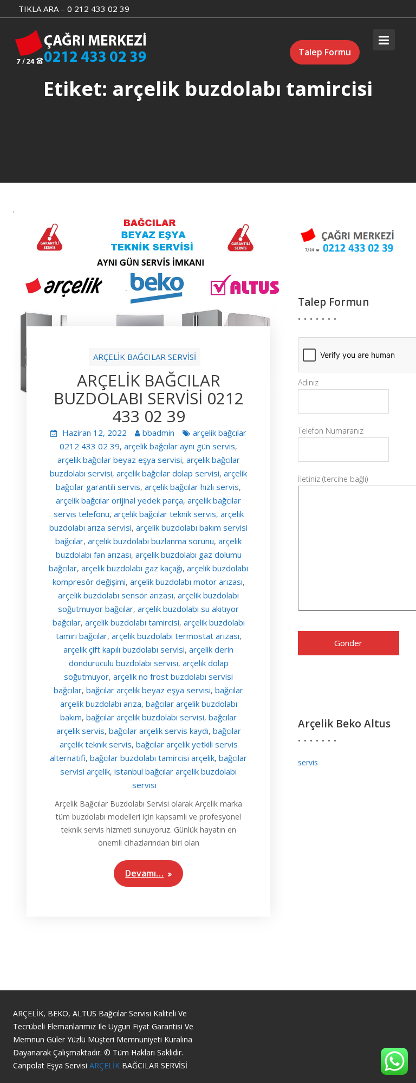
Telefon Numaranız (330, 431)
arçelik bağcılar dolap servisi (167, 473)
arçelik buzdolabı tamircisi (132, 622)
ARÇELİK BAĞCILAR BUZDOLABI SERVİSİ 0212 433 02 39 (149, 398)
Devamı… (144, 873)
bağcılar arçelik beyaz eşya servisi (148, 690)
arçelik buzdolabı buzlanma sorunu (151, 541)
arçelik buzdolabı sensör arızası (115, 595)
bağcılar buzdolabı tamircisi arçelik (152, 757)
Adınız (308, 382)
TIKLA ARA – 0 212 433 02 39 (73, 8)
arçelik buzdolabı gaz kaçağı (132, 568)
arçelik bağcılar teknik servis (165, 513)
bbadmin (158, 432)
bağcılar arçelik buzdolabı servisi (145, 717)
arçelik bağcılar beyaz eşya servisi (119, 459)
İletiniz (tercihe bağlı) (333, 479)
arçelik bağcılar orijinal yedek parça (119, 500)
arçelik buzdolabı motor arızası (186, 581)
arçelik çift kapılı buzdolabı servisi (124, 649)
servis (308, 762)
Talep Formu (324, 52)
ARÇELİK (105, 1065)
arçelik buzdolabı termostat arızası (175, 635)
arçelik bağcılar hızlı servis (192, 486)
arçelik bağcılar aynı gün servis (179, 446)
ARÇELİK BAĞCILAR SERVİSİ (144, 356)
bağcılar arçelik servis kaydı (159, 730)
